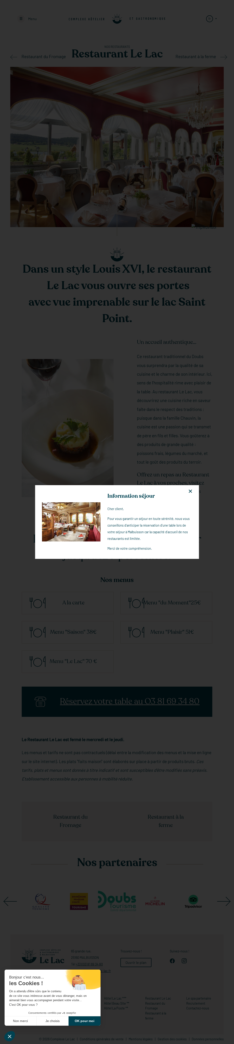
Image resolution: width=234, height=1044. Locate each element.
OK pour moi (84, 1021)
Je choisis (52, 1021)
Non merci (20, 1021)
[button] (9, 1036)
